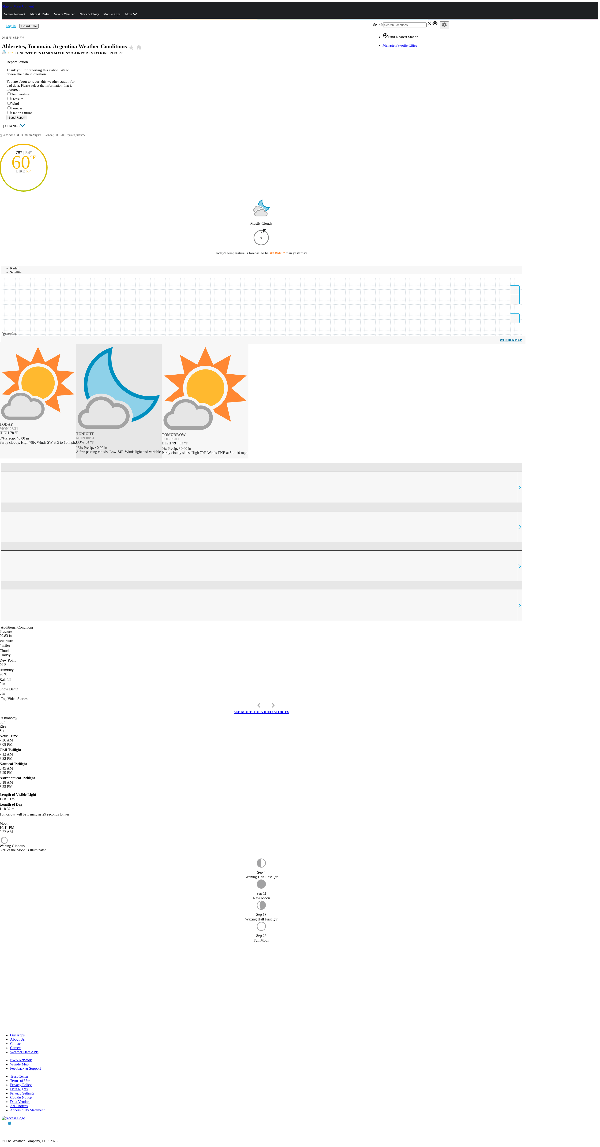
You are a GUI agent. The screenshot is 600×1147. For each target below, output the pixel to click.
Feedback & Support (25, 1068)
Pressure (17, 99)
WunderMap (511, 340)
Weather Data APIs (24, 1052)
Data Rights (19, 1089)
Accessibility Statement (27, 1110)
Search (378, 25)
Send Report (16, 117)
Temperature (20, 94)
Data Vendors (20, 1102)
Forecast (17, 108)
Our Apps (17, 1035)
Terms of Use (20, 1081)
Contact (16, 1044)
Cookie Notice (21, 1097)
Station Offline (22, 113)
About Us (17, 1039)
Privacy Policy (21, 1085)
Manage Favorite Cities (399, 45)
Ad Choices (19, 1106)
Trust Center (19, 1076)
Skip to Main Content (18, 6)
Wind (15, 103)
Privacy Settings (22, 1093)
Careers (15, 1048)
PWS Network (21, 1060)
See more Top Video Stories (261, 712)
